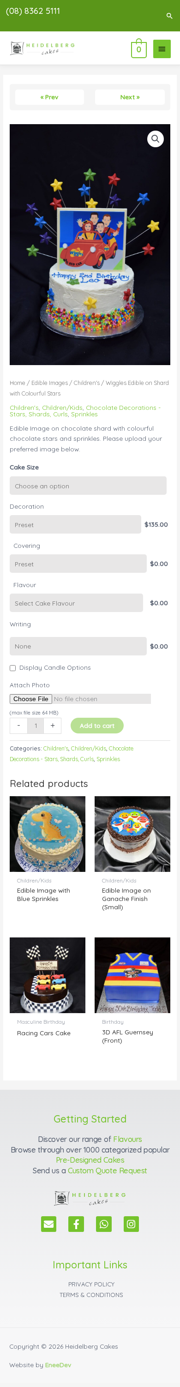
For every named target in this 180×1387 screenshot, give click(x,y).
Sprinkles (84, 414)
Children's (87, 382)
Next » (129, 97)
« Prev (49, 97)
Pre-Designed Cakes (90, 1160)
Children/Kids (62, 407)
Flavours (127, 1139)
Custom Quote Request (107, 1170)
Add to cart (97, 725)
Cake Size (24, 467)
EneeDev (58, 1365)
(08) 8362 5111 (33, 11)
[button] (170, 16)
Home (17, 382)
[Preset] (75, 524)
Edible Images (49, 382)
